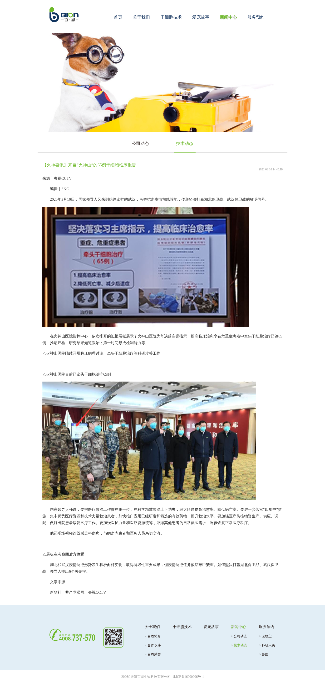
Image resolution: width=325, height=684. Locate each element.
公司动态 (140, 143)
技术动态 (184, 143)
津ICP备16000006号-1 (188, 677)
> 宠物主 (265, 636)
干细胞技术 (171, 17)
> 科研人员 (267, 645)
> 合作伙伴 (153, 645)
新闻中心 (228, 17)
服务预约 (256, 17)
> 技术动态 (239, 645)
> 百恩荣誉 (153, 654)
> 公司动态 (239, 636)
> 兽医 (263, 654)
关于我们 (141, 17)
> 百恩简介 (153, 636)
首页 (118, 17)
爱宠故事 (200, 17)
